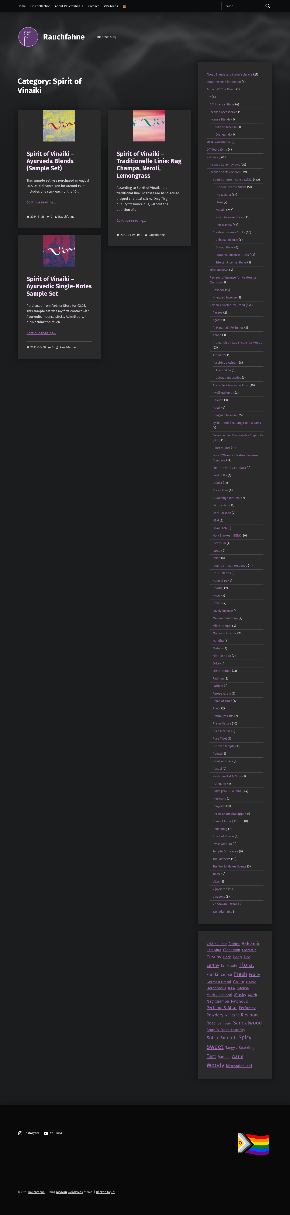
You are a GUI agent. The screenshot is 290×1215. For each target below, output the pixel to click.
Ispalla (217, 550)
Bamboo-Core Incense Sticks (232, 180)
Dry (247, 956)
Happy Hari (221, 505)
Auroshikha (223, 370)
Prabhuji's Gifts (223, 716)
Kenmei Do (220, 581)
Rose (211, 1023)
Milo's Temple (222, 626)
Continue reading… (41, 202)
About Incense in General (224, 82)
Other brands (222, 671)
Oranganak (223, 134)
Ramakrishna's (223, 761)
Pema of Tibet (222, 701)
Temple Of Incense (225, 851)
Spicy (245, 1037)
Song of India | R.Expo (228, 821)
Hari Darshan (222, 513)
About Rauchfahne (67, 6)
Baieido (218, 400)
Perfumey (247, 1008)
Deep (237, 956)
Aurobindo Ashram (225, 362)
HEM (216, 520)
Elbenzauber (221, 448)
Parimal (218, 686)
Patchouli (239, 1001)
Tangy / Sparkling (239, 1047)
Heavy (251, 982)
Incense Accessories (223, 112)
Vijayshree (220, 889)
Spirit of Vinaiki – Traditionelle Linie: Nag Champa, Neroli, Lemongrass (149, 164)
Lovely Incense (223, 611)
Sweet (215, 1047)
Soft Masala (224, 225)
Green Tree (220, 490)
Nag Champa (218, 1001)
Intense (243, 988)
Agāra (217, 320)
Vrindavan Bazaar (225, 904)
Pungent (232, 1015)
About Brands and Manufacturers (229, 74)
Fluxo (219, 202)
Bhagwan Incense (225, 415)
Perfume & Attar (222, 1007)
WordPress (75, 1192)
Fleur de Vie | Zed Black (229, 468)
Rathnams (220, 784)
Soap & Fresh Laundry (226, 1030)
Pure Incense (222, 731)
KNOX (217, 596)
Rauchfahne (64, 37)
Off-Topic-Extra (217, 149)
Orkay (217, 663)
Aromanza (219, 355)
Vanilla (224, 1056)
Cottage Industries (228, 378)
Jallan (216, 558)
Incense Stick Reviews (225, 172)
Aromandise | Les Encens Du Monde (237, 343)
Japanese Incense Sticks (232, 255)
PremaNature (222, 723)
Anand (217, 335)
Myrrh (252, 995)
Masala (220, 210)
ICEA (231, 988)
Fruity (254, 974)
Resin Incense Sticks (230, 217)
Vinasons (219, 896)
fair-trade (229, 965)
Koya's (217, 603)
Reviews (212, 157)
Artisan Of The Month (221, 89)
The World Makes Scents (229, 866)
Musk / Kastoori (219, 995)
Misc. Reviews (219, 270)
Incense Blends (220, 119)
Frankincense (219, 974)
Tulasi (217, 874)
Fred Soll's (220, 475)
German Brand (219, 982)
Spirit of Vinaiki (223, 836)
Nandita (218, 641)
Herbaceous (216, 988)
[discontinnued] (239, 1066)
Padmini (218, 678)
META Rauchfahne (219, 142)
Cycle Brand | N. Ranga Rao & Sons (237, 423)
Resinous (250, 1015)
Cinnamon (231, 950)
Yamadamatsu (222, 912)
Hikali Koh (220, 528)
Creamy (214, 956)
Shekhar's (219, 799)
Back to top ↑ (105, 1192)
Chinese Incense (227, 240)
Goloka (217, 483)
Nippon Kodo (222, 656)
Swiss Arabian (222, 844)
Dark (227, 957)
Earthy (213, 965)
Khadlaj (218, 588)
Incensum (219, 543)
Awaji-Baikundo (223, 393)
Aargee (217, 312)
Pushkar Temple (224, 746)
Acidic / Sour (217, 944)
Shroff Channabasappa (229, 814)
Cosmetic (249, 950)
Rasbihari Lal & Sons (227, 776)
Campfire (214, 950)
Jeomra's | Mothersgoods (230, 566)
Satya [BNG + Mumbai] (228, 791)
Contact (93, 6)
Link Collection (40, 6)
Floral (246, 964)
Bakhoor (218, 290)
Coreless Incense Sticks (229, 232)
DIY (209, 97)
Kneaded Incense (225, 127)
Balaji (217, 408)
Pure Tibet (220, 738)
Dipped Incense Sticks (231, 187)
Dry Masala (223, 195)
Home (22, 6)
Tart (211, 1056)
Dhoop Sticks (225, 247)
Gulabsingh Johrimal (227, 498)
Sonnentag (220, 829)
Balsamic (251, 943)
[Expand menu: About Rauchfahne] (83, 6)
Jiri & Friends (222, 573)
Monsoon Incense (225, 633)
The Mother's (221, 859)
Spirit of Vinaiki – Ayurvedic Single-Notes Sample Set (59, 286)
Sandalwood (247, 1023)
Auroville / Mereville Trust (231, 385)
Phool (216, 708)
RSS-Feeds (110, 6)
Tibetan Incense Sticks (231, 262)
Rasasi (217, 769)
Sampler (224, 1023)
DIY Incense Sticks (222, 104)
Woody (215, 1065)
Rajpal (217, 753)
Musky (240, 994)
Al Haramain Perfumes (228, 327)
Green (238, 982)
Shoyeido (219, 806)
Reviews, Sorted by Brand (227, 305)
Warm (237, 1056)
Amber (234, 944)
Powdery (215, 1014)
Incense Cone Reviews (225, 165)
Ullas (216, 881)
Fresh (240, 974)
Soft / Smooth (222, 1038)
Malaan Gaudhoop (225, 618)
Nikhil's (218, 648)
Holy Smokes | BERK (227, 535)
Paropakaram (222, 693)
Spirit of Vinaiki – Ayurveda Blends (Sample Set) (50, 161)
